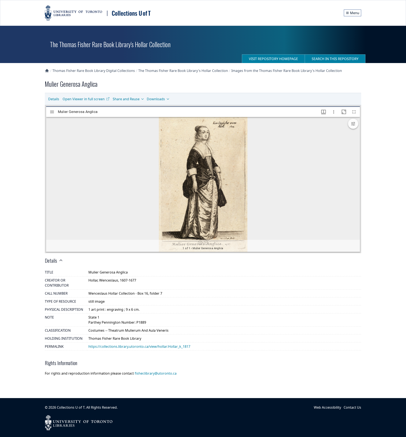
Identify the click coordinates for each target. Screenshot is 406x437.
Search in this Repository (335, 58)
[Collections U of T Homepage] (47, 71)
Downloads (156, 99)
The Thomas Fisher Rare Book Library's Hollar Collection (183, 70)
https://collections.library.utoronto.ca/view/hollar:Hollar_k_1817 (139, 346)
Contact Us (352, 407)
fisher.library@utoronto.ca (156, 373)
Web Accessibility (327, 407)
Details (53, 99)
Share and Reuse (126, 99)
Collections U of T (71, 407)
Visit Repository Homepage (273, 58)
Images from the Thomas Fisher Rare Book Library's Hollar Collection (286, 70)
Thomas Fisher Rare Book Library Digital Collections (93, 70)
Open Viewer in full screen (84, 99)
